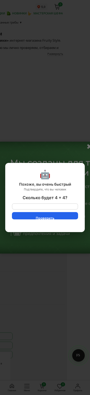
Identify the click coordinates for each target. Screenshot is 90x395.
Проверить (45, 217)
